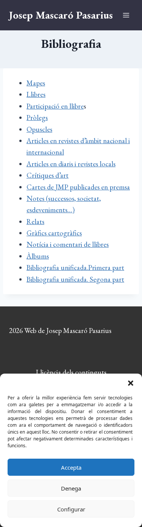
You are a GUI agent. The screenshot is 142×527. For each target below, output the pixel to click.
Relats (35, 221)
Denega (71, 488)
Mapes (36, 83)
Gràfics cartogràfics (54, 233)
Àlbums (38, 256)
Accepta (71, 467)
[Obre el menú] (126, 15)
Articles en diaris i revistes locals (71, 164)
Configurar (71, 509)
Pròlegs (37, 117)
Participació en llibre (55, 106)
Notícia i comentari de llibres (68, 244)
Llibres (36, 94)
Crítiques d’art (48, 175)
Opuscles (39, 129)
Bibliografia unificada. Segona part (75, 279)
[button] (130, 383)
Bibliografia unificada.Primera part (75, 267)
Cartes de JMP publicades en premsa (78, 187)
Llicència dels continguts (71, 372)
